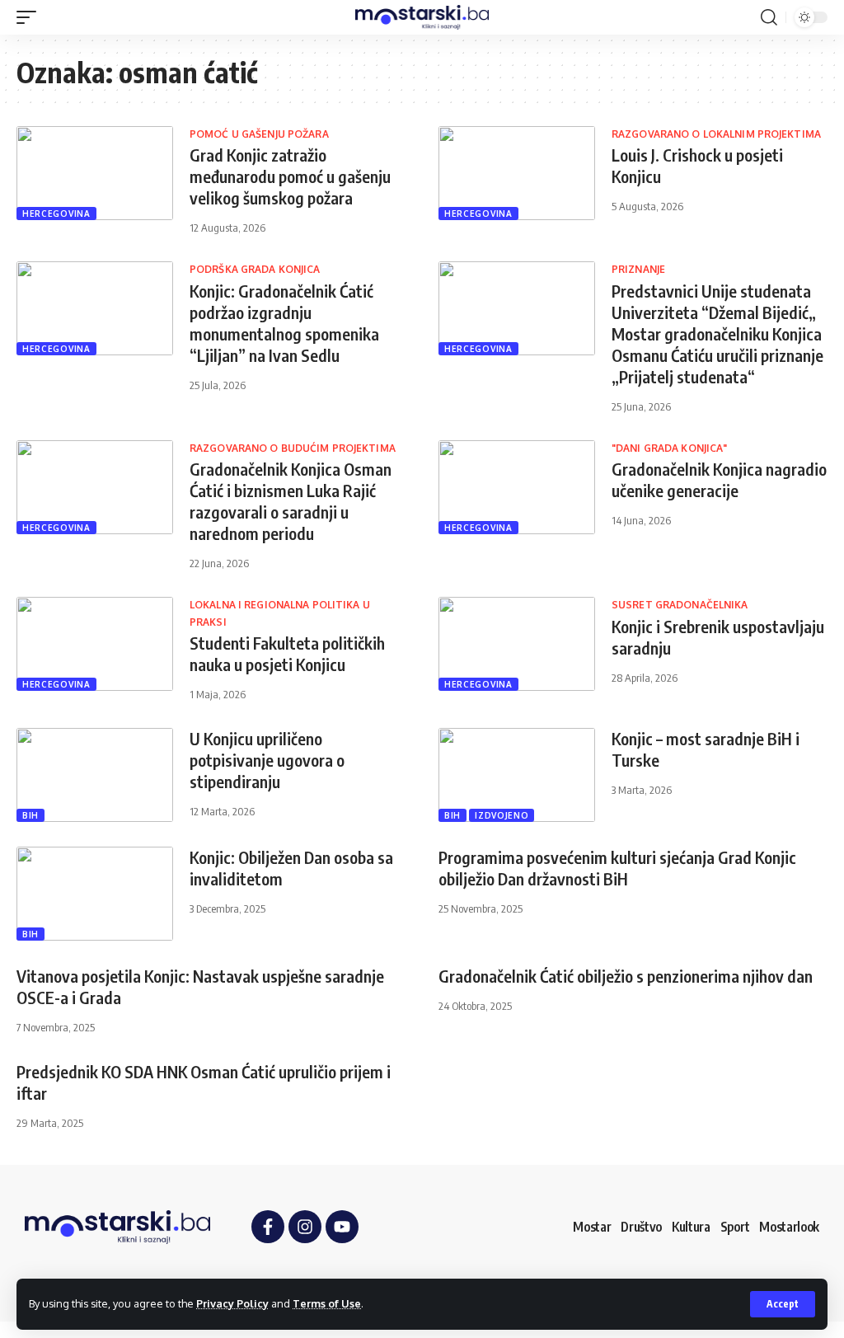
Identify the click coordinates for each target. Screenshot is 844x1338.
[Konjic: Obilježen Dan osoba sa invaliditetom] (94, 894)
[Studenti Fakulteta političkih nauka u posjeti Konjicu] (94, 644)
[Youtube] (342, 1226)
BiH (30, 815)
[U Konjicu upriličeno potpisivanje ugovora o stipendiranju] (94, 775)
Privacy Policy (232, 1303)
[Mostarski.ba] (422, 17)
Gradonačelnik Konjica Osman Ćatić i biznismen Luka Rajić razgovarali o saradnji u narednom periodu (291, 500)
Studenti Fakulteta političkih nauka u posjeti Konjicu (287, 653)
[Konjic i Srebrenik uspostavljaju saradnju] (516, 644)
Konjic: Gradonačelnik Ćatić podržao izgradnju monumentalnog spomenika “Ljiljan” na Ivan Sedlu (284, 322)
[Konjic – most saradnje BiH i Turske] (516, 775)
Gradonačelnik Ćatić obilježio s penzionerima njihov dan (625, 975)
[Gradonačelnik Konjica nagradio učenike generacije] (516, 487)
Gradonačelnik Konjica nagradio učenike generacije (719, 479)
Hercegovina (56, 213)
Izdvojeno (501, 815)
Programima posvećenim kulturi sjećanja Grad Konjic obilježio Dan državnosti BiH (617, 868)
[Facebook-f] (267, 1226)
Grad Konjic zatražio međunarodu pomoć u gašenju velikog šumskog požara (290, 176)
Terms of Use (327, 1303)
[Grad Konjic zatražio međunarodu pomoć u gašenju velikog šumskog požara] (94, 173)
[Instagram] (304, 1226)
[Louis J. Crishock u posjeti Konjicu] (516, 173)
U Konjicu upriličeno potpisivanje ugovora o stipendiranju (267, 759)
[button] (782, 1304)
